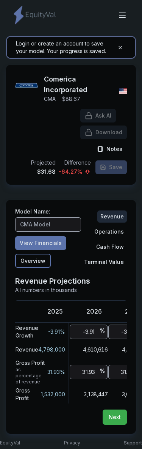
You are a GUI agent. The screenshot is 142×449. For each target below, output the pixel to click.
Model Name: (32, 211)
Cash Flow (110, 246)
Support (133, 443)
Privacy (72, 443)
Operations (109, 231)
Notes (114, 149)
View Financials (41, 243)
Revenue (112, 216)
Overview (32, 260)
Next (115, 417)
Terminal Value (104, 262)
